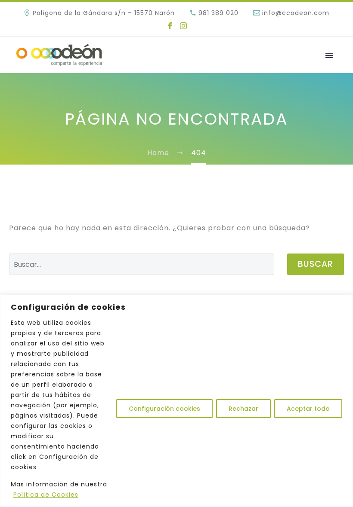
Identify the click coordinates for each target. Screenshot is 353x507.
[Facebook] (170, 25)
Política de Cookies (45, 494)
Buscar (315, 264)
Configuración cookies (164, 408)
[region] (176, 401)
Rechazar (243, 408)
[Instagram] (183, 25)
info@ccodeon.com (295, 13)
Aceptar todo (308, 408)
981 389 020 (218, 13)
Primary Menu (329, 55)
